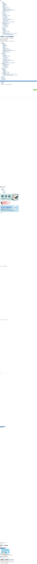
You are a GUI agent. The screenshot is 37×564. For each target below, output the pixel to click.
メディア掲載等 (3, 32)
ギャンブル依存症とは (6, 25)
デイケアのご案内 (5, 17)
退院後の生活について (6, 71)
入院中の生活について (6, 21)
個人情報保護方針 (5, 4)
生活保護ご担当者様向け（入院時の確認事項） (9, 62)
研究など (4, 12)
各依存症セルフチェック (7, 23)
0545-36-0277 (13, 561)
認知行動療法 (4, 29)
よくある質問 (4, 13)
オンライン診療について (6, 16)
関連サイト (4, 47)
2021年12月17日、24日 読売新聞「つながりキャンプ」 (10, 34)
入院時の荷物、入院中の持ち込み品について (8, 19)
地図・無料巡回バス (2, 548)
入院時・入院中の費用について (7, 59)
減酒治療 (4, 28)
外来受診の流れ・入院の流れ (6, 15)
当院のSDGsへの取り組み (6, 11)
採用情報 (4, 5)
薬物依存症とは (5, 65)
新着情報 (2, 189)
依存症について (3, 22)
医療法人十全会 (5, 6)
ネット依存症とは (5, 26)
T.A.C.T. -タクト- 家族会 (6, 31)
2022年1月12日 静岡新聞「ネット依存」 (8, 74)
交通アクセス (4, 8)
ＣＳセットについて (5, 20)
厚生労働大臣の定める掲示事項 (7, 9)
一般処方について (5, 10)
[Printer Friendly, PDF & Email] (35, 89)
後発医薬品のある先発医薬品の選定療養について (9, 50)
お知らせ (4, 190)
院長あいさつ (4, 3)
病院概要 (4, 44)
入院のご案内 (4, 18)
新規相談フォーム (5, 14)
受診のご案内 (3, 77)
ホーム (2, 1)
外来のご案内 (4, 56)
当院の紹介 (2, 2)
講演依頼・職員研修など (6, 7)
